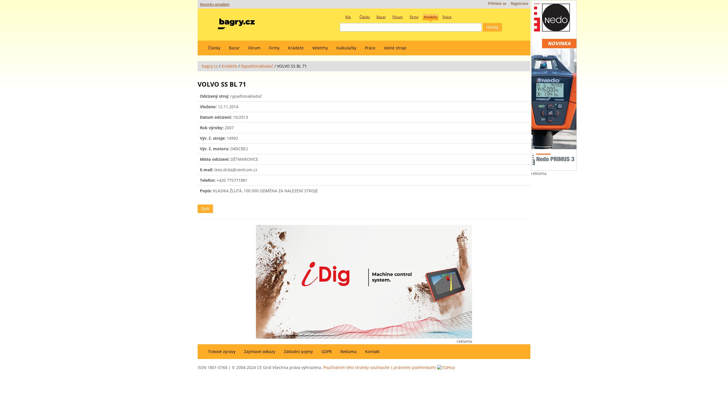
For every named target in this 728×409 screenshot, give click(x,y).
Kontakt (372, 351)
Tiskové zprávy (221, 351)
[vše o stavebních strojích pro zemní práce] (236, 22)
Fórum (254, 48)
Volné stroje (395, 48)
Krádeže (296, 48)
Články (214, 48)
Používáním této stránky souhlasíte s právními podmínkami (379, 367)
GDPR (326, 351)
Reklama (348, 351)
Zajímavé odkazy (259, 351)
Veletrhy (320, 48)
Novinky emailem (214, 4)
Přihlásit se (497, 3)
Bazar (234, 48)
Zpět (205, 208)
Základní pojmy (298, 351)
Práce (370, 48)
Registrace (519, 3)
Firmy (274, 48)
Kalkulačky (346, 48)
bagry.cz (210, 66)
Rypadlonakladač (257, 66)
